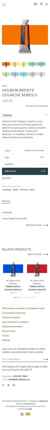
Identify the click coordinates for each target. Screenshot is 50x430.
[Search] (41, 4)
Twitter (15, 190)
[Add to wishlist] (46, 115)
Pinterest (24, 190)
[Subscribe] (45, 359)
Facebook (7, 190)
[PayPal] (28, 415)
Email (32, 190)
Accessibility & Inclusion (14, 313)
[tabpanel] (25, 36)
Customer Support (11, 317)
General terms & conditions (15, 322)
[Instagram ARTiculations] (14, 385)
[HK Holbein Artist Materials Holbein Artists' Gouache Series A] (13, 269)
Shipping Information (12, 326)
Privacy (5, 336)
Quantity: (9, 164)
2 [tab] (21, 297)
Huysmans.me (29, 404)
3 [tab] (25, 297)
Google (29, 409)
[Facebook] (3, 385)
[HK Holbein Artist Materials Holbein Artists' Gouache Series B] (37, 269)
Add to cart (10, 171)
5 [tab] (35, 297)
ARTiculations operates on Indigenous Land (23, 308)
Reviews (6, 201)
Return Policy (8, 331)
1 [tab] (16, 297)
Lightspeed (43, 401)
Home (4, 86)
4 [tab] (30, 297)
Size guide (6, 178)
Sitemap (6, 340)
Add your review (34, 225)
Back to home (35, 254)
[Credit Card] (22, 415)
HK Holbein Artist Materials (37, 106)
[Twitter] (8, 385)
